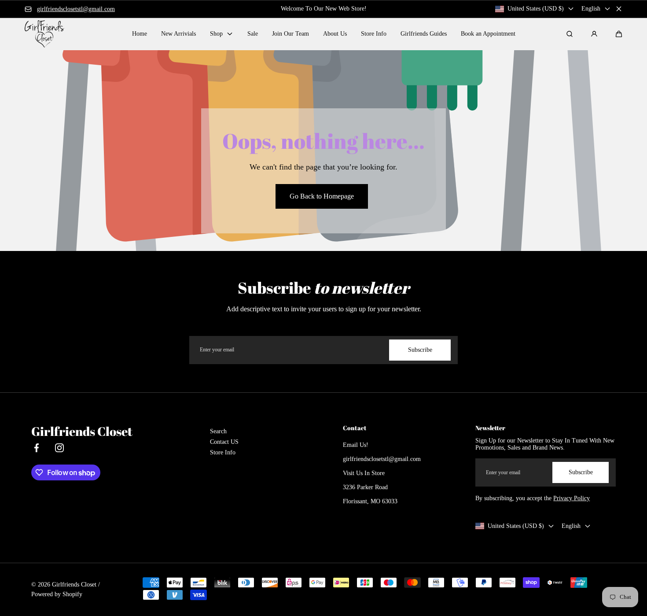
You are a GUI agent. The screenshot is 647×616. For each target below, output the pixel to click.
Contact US (224, 442)
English (590, 8)
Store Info (222, 452)
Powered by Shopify (56, 594)
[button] (618, 33)
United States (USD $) (535, 8)
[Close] (618, 8)
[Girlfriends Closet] (44, 33)
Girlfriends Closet (74, 584)
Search (218, 431)
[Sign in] (594, 33)
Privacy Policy (571, 498)
